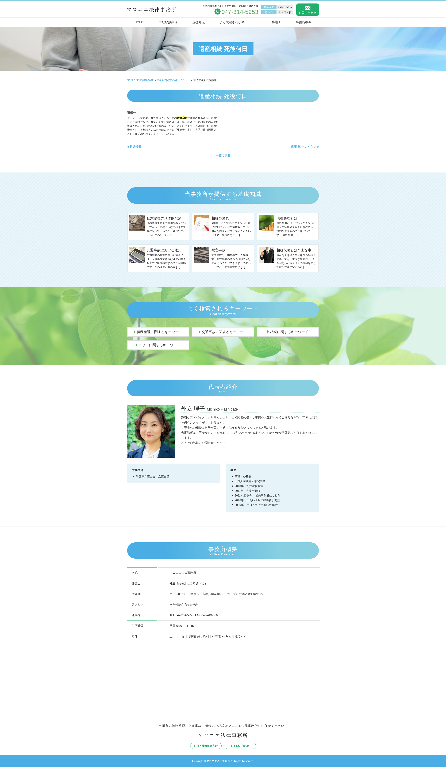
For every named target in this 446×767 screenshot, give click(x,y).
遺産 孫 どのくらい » (305, 146)
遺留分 (131, 112)
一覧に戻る (223, 155)
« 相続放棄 (134, 146)
